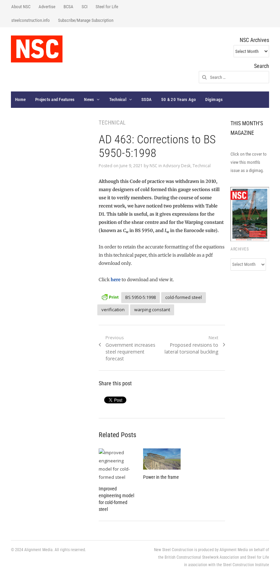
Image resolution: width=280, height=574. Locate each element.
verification (113, 309)
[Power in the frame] (162, 459)
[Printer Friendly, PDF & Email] (110, 296)
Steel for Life (107, 6)
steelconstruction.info (30, 20)
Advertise (47, 6)
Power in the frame (161, 477)
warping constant (152, 309)
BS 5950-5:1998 (140, 297)
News (89, 99)
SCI (84, 6)
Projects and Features (54, 99)
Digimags (214, 99)
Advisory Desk (177, 166)
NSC (153, 166)
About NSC (20, 6)
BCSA (68, 6)
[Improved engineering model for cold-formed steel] (117, 464)
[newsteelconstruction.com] (36, 48)
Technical (117, 99)
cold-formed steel (183, 297)
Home (20, 99)
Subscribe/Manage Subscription (85, 20)
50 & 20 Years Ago (178, 99)
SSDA (146, 99)
